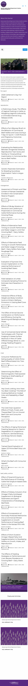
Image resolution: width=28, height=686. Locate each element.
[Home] (3, 4)
